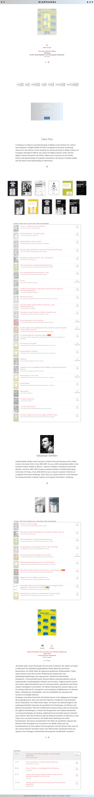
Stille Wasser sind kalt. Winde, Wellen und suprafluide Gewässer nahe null (42, 532)
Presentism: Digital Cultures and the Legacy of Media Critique (38, 415)
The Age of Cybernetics (27, 399)
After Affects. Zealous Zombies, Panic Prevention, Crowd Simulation (40, 570)
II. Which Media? (25, 383)
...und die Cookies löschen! (27, 406)
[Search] (4, 2)
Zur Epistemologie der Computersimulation (33, 335)
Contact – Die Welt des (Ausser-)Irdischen (32, 226)
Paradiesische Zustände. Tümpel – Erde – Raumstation (36, 258)
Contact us (54, 795)
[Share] (48, 62)
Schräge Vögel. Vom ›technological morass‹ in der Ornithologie (39, 547)
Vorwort (22, 280)
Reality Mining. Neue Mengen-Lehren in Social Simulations (37, 562)
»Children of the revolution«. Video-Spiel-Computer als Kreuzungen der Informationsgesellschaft (41, 289)
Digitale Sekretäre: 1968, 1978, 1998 (30, 241)
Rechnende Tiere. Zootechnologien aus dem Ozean (35, 555)
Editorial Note (24, 391)
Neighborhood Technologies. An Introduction (34, 577)
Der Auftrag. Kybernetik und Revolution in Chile (34, 272)
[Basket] (92, 2)
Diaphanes (47, 2)
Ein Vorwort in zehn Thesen (28, 343)
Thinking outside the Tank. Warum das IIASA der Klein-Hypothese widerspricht (45, 783)
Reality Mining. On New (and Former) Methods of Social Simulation (40, 593)
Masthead (68, 795)
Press (44, 795)
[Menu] (1, 2)
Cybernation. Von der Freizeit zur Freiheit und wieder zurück (38, 312)
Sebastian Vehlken (50, 51)
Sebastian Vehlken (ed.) (60, 652)
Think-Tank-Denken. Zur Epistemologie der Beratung (36, 265)
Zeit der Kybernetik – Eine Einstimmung (32, 233)
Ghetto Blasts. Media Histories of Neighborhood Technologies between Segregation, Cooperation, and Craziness (41, 586)
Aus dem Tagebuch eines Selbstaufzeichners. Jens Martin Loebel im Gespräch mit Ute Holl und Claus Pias (43, 329)
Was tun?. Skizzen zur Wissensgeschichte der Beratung (42, 768)
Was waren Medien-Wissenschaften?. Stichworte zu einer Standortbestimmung (37, 306)
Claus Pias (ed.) (47, 652)
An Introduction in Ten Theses (29, 375)
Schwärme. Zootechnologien (28, 524)
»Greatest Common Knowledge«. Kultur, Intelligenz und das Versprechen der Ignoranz (43, 368)
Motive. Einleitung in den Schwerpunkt (31, 320)
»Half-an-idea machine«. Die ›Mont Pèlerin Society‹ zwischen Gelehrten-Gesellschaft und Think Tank (44, 775)
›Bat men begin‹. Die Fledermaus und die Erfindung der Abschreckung (41, 249)
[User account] (87, 2)
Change (47, 118)
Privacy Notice (61, 795)
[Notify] (46, 62)
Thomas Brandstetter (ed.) (35, 652)
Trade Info (48, 795)
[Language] (90, 2)
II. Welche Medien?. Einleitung (29, 351)
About (40, 795)
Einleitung (23, 359)
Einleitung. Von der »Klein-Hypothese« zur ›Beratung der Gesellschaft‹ (43, 755)
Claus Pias (41, 51)
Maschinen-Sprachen (26, 296)
